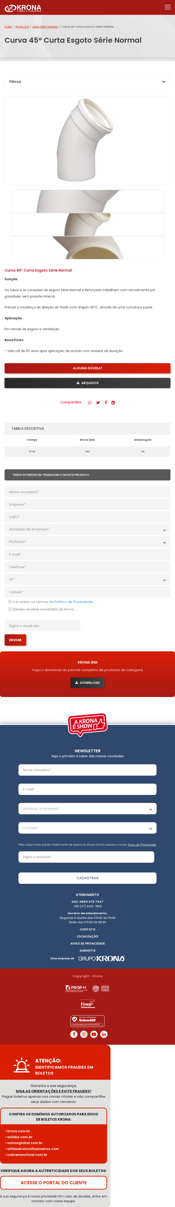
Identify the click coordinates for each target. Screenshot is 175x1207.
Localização (87, 936)
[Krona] (23, 7)
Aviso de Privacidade (142, 845)
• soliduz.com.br (18, 1137)
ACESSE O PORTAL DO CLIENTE (54, 1183)
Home (8, 27)
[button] (90, 403)
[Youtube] (94, 1034)
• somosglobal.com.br (24, 1143)
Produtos (22, 27)
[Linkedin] (104, 1034)
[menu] (167, 7)
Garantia (87, 950)
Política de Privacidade (74, 601)
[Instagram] (84, 1034)
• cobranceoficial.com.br (26, 1154)
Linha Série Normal (45, 27)
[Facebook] (73, 1034)
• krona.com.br (17, 1131)
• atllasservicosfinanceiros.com (32, 1149)
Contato (87, 929)
